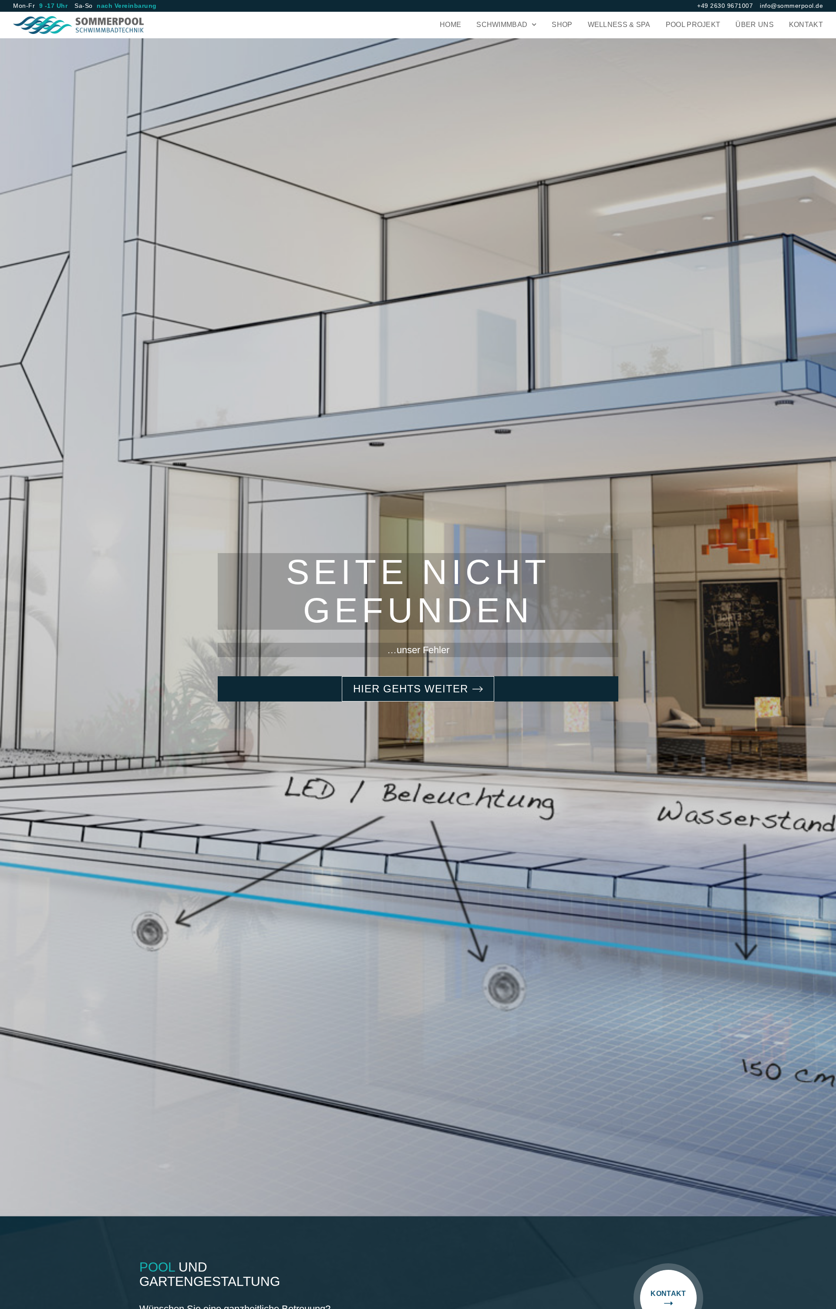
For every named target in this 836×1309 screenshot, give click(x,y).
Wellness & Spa (619, 24)
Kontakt (806, 24)
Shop (562, 24)
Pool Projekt (693, 24)
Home (450, 24)
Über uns (754, 24)
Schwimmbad (501, 24)
